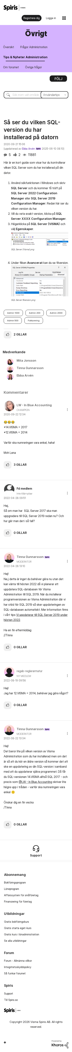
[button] (39, 239)
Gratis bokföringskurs (16, 921)
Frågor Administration (33, 47)
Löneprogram (11, 888)
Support (8, 993)
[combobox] (36, 94)
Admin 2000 (56, 312)
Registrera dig (31, 18)
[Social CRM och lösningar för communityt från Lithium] (60, 1043)
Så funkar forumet (15, 973)
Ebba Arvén (28, 148)
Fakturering (34, 320)
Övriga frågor (33, 67)
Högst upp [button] (5, 1042)
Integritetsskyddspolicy (17, 967)
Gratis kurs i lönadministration (21, 934)
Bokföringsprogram (15, 882)
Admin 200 (34, 312)
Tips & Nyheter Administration (25, 57)
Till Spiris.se (11, 999)
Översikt (8, 47)
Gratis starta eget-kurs (17, 928)
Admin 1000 (13, 312)
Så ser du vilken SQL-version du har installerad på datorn (32, 130)
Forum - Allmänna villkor (18, 960)
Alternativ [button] (58, 80)
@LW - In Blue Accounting (35, 782)
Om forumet (11, 67)
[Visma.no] (14, 8)
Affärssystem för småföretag (21, 895)
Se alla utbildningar (15, 940)
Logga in (51, 18)
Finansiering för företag (18, 901)
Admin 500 (12, 320)
